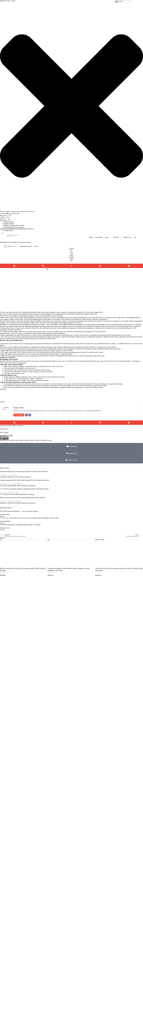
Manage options (9, 222)
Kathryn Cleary (5, 528)
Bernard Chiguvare (16, 501)
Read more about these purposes (14, 227)
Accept (2, 229)
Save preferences (21, 229)
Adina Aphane (15, 492)
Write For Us (127, 237)
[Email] (29, 415)
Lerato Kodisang (5, 521)
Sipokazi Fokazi (5, 514)
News (36, 246)
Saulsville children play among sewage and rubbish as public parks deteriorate (24, 471)
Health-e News (12, 246)
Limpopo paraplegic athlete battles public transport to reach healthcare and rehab (24, 480)
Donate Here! (4, 429)
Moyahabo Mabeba (16, 484)
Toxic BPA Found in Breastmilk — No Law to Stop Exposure (19, 511)
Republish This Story (6, 435)
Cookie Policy (8, 230)
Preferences (12, 229)
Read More (2, 516)
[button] (71, 106)
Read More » (3, 575)
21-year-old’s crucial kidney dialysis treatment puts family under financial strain (24, 489)
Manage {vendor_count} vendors (14, 225)
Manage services (9, 223)
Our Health (98, 237)
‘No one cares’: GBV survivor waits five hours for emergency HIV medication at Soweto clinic (29, 518)
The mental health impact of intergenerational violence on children (20, 525)
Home (91, 237)
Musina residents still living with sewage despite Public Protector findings (22, 497)
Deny (6, 229)
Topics (107, 237)
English (120, 1)
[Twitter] (26, 415)
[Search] (135, 237)
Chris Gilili (14, 475)
